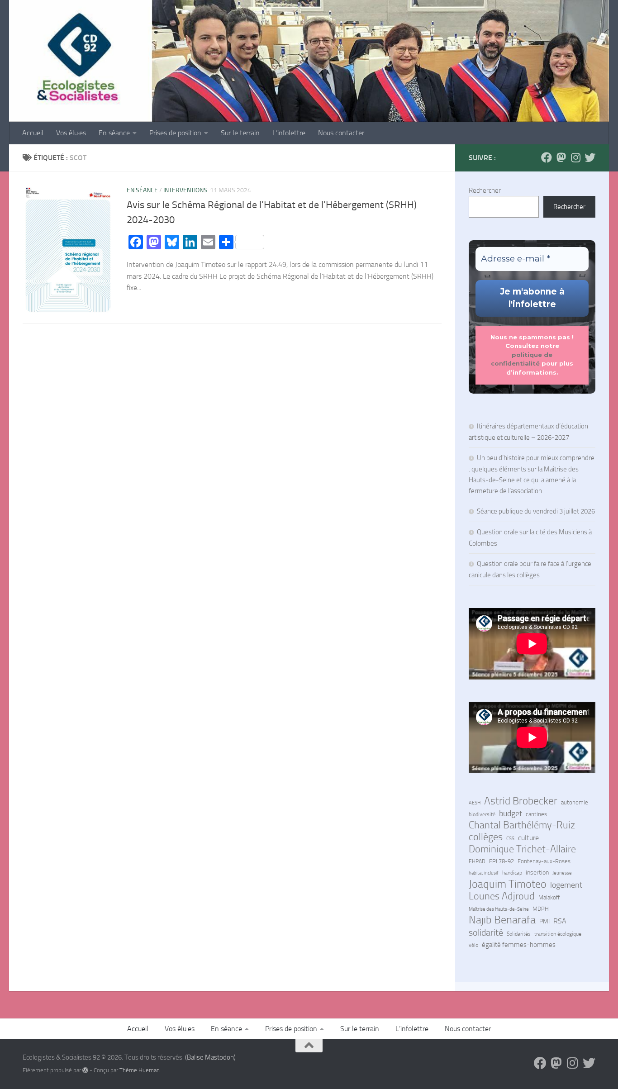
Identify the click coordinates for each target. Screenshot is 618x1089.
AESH (474, 802)
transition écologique (557, 934)
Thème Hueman (139, 1070)
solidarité (486, 932)
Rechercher (485, 190)
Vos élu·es (71, 132)
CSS (510, 838)
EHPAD (477, 861)
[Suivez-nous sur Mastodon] (561, 157)
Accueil (32, 132)
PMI (544, 921)
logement (566, 885)
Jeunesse (562, 873)
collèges (486, 837)
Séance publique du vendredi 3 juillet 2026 (536, 511)
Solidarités (519, 934)
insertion (537, 872)
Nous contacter (341, 132)
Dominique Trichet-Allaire (522, 849)
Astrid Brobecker (520, 801)
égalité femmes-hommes (519, 945)
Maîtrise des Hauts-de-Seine (499, 909)
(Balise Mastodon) (210, 1057)
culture (528, 838)
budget (510, 813)
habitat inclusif (484, 873)
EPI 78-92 (501, 861)
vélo (473, 945)
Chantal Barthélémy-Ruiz (522, 825)
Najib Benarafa (502, 919)
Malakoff (549, 897)
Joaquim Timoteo (508, 884)
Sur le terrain (240, 132)
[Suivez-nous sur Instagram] (575, 157)
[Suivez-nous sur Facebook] (546, 157)
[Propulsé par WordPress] (85, 1070)
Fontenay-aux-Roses (544, 861)
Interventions (185, 190)
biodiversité (482, 814)
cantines (536, 814)
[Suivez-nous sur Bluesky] (590, 157)
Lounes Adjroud (502, 896)
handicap (512, 873)
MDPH (540, 908)
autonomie (574, 802)
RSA (559, 921)
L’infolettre (288, 132)
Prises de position (175, 132)
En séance (114, 132)
